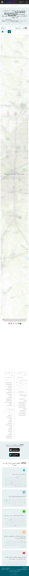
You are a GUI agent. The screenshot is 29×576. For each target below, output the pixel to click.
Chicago (10, 386)
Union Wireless (21, 402)
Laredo (10, 428)
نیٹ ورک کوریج (9, 31)
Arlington (10, 423)
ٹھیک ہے (14, 573)
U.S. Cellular (22, 412)
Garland (10, 431)
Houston (10, 387)
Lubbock (10, 429)
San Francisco (8, 402)
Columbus (9, 405)
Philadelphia (9, 389)
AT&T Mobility (22, 403)
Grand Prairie (9, 436)
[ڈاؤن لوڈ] (14, 450)
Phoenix (10, 390)
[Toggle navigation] (26, 2)
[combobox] (24, 28)
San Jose (9, 397)
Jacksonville (9, 400)
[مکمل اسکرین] (2, 28)
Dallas (10, 395)
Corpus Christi (8, 425)
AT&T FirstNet (22, 413)
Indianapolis (9, 399)
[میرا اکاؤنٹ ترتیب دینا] (2, 2)
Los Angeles (9, 384)
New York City (8, 382)
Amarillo (10, 434)
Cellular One (22, 410)
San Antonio (9, 392)
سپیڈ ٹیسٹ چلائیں (11, 2)
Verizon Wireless (21, 405)
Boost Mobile (22, 415)
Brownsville (9, 438)
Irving (10, 433)
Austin (10, 403)
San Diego (9, 394)
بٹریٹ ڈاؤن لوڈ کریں (6, 31)
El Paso (10, 421)
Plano (10, 426)
